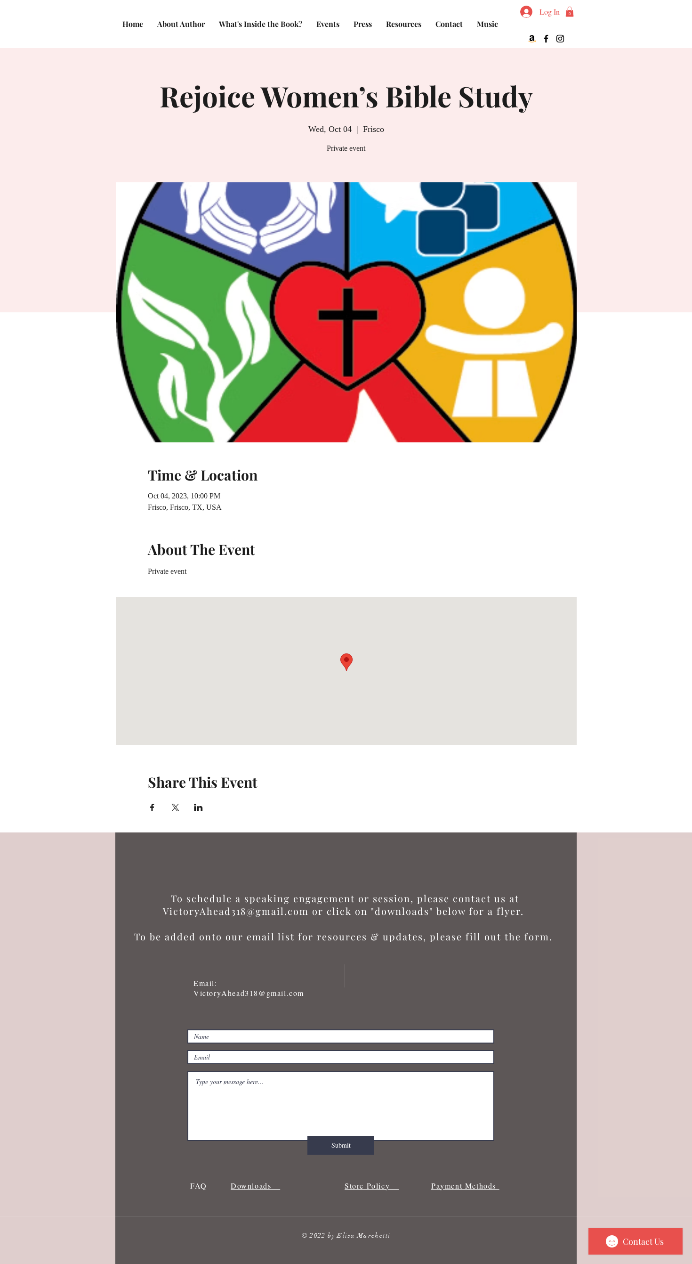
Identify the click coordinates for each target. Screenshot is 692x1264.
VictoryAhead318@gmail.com (236, 911)
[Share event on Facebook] (152, 807)
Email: (206, 983)
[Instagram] (560, 38)
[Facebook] (546, 38)
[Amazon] (532, 38)
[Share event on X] (175, 807)
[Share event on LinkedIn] (198, 807)
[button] (569, 12)
